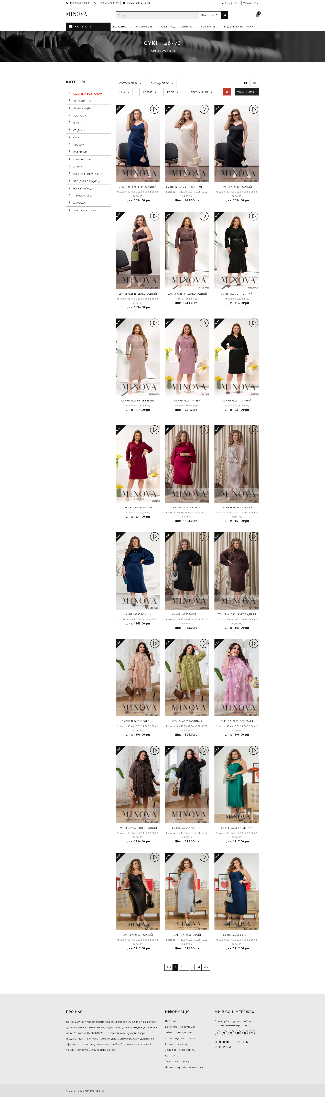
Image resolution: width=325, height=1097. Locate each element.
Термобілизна (82, 195)
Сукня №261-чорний (236, 400)
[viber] (252, 1032)
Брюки (77, 166)
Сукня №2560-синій (237, 934)
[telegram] (245, 1032)
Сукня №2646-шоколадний (137, 293)
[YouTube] (238, 1032)
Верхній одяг (81, 108)
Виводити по (160, 83)
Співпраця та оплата (176, 26)
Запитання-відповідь (180, 1049)
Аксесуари (80, 203)
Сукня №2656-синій (137, 614)
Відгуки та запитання (239, 26)
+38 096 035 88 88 (79, 3)
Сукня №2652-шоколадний (137, 828)
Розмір (147, 92)
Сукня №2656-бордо (187, 507)
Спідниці (79, 130)
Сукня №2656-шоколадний (237, 614)
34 (198, 967)
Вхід (227, 3)
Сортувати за (128, 83)
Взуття (77, 122)
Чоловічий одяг (84, 188)
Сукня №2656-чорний (187, 614)
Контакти (208, 26)
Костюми (79, 115)
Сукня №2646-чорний (237, 186)
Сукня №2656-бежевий (237, 507)
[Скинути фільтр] (227, 91)
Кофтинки (80, 152)
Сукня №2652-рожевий (237, 721)
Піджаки (78, 144)
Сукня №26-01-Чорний (236, 293)
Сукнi (76, 137)
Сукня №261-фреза (187, 400)
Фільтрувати (247, 91)
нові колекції (82, 101)
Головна (119, 26)
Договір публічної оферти (184, 1067)
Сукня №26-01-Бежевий (137, 400)
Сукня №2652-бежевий (138, 721)
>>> (206, 967)
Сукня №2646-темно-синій (138, 186)
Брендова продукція (87, 181)
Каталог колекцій (177, 1044)
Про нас (171, 1021)
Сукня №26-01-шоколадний (187, 293)
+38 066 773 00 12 (108, 3)
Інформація (143, 26)
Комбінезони (82, 159)
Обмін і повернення (179, 1032)
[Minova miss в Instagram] (231, 1032)
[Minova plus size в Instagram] (224, 1032)
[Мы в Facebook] (217, 1032)
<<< (168, 967)
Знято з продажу (84, 210)
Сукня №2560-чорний (138, 934)
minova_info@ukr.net (138, 3)
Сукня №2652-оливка (187, 721)
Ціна (122, 92)
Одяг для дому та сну (87, 174)
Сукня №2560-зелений (236, 828)
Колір (170, 92)
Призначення (199, 92)
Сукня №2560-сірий (187, 934)
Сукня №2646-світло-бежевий (187, 186)
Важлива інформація (180, 1026)
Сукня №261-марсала (138, 507)
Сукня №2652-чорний (187, 828)
